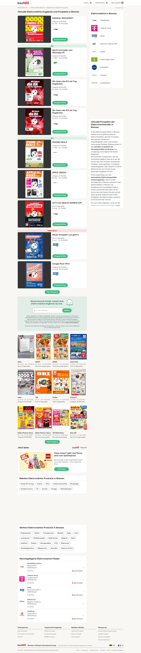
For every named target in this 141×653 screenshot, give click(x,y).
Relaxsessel (65, 543)
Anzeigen (118, 7)
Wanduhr (60, 533)
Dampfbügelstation (27, 548)
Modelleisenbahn (39, 538)
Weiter (67, 310)
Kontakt (102, 650)
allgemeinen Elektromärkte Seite (103, 205)
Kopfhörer (24, 543)
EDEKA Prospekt (49, 631)
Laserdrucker (25, 538)
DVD (56, 543)
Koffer (73, 538)
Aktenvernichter (67, 548)
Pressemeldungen (104, 640)
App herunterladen (104, 637)
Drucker (45, 489)
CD (37, 489)
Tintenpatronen (48, 533)
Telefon (37, 533)
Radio (69, 533)
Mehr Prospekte (52, 292)
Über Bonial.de (22, 631)
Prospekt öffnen (60, 39)
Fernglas (54, 489)
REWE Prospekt (49, 637)
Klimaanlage (74, 484)
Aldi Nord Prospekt (77, 631)
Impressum (84, 650)
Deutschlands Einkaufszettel (107, 631)
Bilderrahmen (53, 538)
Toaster (39, 484)
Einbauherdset (26, 533)
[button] (52, 29)
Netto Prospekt (76, 634)
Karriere (20, 637)
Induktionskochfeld (60, 484)
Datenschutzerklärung (72, 322)
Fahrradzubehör (45, 543)
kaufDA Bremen (23, 7)
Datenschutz (94, 650)
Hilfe (77, 650)
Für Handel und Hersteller (26, 634)
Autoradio (54, 548)
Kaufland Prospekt (50, 634)
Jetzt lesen (61, 469)
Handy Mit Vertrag (27, 484)
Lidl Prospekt (75, 637)
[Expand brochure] (34, 29)
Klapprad (64, 538)
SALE (47, 484)
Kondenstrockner (27, 489)
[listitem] (26, 350)
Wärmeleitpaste (66, 489)
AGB (108, 650)
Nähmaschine (42, 548)
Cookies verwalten (117, 650)
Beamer (34, 543)
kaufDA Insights (103, 634)
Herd (76, 533)
